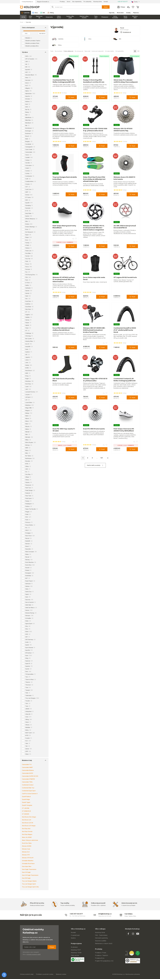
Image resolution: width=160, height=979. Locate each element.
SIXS (27, 634)
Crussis (28, 184)
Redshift (28, 541)
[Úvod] (30, 7)
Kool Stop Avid (26, 828)
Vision (28, 722)
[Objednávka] (137, 7)
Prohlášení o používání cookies (44, 974)
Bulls (27, 139)
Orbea (28, 480)
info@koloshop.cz (105, 914)
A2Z (27, 72)
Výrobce (25, 52)
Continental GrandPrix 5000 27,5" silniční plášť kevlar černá (125, 330)
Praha (126, 916)
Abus (28, 77)
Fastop (28, 242)
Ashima (28, 101)
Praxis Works (30, 525)
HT (27, 330)
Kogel (28, 378)
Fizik (28, 261)
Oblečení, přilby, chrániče (84, 17)
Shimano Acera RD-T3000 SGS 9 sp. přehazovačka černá (95, 130)
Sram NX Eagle (26, 878)
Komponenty (49, 17)
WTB (28, 735)
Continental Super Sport (29, 790)
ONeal (28, 477)
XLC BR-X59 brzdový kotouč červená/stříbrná (125, 227)
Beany (28, 112)
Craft (28, 179)
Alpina (28, 91)
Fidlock (28, 248)
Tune (27, 706)
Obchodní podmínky (101, 938)
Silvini (28, 631)
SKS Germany (30, 639)
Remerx (28, 543)
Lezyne (28, 394)
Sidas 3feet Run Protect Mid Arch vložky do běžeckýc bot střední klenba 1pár (94, 179)
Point (27, 519)
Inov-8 (28, 344)
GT (27, 312)
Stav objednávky (77, 1)
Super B (28, 663)
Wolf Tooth (30, 733)
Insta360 (29, 346)
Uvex (28, 717)
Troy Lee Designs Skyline (29, 881)
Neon (28, 450)
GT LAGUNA (25, 808)
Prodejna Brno (99, 958)
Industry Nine (30, 341)
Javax (28, 360)
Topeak (29, 690)
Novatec (29, 461)
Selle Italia (29, 605)
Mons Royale (30, 442)
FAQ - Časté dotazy (101, 935)
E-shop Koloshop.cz (27, 1)
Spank (28, 645)
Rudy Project (30, 581)
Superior (29, 666)
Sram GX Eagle (26, 872)
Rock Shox (30, 565)
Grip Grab (29, 309)
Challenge (29, 333)
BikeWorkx (29, 117)
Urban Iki (28, 714)
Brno (134, 916)
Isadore (28, 352)
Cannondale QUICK (27, 773)
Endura (28, 224)
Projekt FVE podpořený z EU (104, 961)
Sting (28, 658)
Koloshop (29, 381)
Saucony (29, 599)
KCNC (28, 368)
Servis (68, 1)
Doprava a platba (100, 941)
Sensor (28, 610)
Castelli (29, 157)
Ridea (28, 554)
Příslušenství (104, 17)
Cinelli (28, 168)
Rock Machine (30, 562)
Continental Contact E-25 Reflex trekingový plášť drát (125, 380)
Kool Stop (29, 384)
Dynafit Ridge (26, 799)
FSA (28, 277)
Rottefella (29, 575)
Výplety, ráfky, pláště (70, 17)
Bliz (27, 125)
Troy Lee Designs (32, 698)
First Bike (29, 253)
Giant (28, 296)
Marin (28, 416)
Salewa (29, 586)
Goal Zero (29, 301)
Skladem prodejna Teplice (32, 40)
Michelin (29, 437)
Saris (27, 597)
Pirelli (28, 514)
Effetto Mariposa (31, 218)
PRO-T (28, 530)
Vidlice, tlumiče (59, 17)
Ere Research (30, 232)
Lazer (28, 386)
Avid (27, 104)
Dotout (28, 195)
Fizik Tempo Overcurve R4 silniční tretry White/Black (124, 430)
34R (27, 61)
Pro (27, 527)
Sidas (28, 621)
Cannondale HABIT (27, 767)
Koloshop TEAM (76, 952)
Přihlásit (52, 947)
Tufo (27, 703)
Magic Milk (29, 408)
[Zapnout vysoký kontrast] (4, 974)
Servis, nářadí (125, 17)
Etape (28, 237)
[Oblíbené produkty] (133, 7)
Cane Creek (29, 149)
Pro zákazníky (87, 1)
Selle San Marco (31, 607)
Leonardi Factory (31, 392)
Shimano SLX (26, 852)
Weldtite (28, 727)
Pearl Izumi (29, 498)
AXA (27, 107)
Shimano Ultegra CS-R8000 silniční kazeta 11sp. (64, 130)
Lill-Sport (29, 397)
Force (28, 266)
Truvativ (28, 701)
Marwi (28, 418)
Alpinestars (30, 93)
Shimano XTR (26, 855)
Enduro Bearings (31, 226)
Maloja (28, 413)
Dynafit (29, 203)
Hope (28, 328)
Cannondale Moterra (28, 770)
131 (101, 458)
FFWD (28, 245)
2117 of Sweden (31, 59)
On (27, 472)
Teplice (130, 916)
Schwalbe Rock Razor (28, 863)
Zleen (28, 754)
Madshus (29, 405)
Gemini (28, 293)
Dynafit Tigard (26, 802)
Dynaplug (29, 205)
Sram (28, 655)
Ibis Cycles (29, 338)
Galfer (28, 285)
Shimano (29, 615)
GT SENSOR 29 (26, 811)
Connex (28, 171)
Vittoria (28, 725)
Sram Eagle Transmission (29, 869)
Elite (27, 221)
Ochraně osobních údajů (33, 954)
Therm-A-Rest (30, 679)
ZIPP (28, 751)
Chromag (29, 336)
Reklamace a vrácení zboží (103, 943)
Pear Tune (29, 495)
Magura (28, 410)
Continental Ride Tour (28, 788)
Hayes (28, 322)
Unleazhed (29, 711)
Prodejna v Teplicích (101, 955)
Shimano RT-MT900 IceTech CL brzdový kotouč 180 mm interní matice (64, 279)
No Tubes (29, 456)
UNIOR (28, 709)
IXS (27, 354)
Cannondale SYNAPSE (28, 779)
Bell (27, 115)
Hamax (28, 320)
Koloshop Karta (97, 1)
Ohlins (28, 466)
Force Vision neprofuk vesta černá (94, 278)
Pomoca (29, 522)
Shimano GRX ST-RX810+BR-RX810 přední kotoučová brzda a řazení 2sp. (94, 330)
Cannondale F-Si (26, 764)
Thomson (29, 685)
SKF (27, 637)
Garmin (28, 290)
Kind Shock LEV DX (27, 823)
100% (28, 56)
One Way (29, 474)
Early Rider (29, 213)
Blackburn (29, 123)
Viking (28, 719)
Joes (28, 362)
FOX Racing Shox (31, 274)
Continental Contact (27, 785)
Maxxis (28, 426)
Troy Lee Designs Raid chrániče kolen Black (65, 178)
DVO (27, 200)
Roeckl (28, 567)
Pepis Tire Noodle (31, 509)
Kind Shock (30, 370)
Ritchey (28, 559)
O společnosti (75, 935)
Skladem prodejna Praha (32, 43)
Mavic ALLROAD (27, 837)
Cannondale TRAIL (27, 782)
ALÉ (27, 85)
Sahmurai (29, 583)
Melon (28, 429)
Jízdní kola (30, 17)
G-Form (28, 282)
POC (28, 517)
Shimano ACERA (26, 846)
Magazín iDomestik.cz (43, 1)
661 (27, 67)
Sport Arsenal (30, 647)
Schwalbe (29, 618)
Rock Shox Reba (27, 843)
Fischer (29, 256)
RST (27, 578)
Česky (136, 1)
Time (28, 687)
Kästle (28, 365)
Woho (28, 730)
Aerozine (29, 80)
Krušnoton (74, 947)
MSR (27, 448)
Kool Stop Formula (27, 831)
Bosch (28, 136)
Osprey (28, 482)
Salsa (27, 589)
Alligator (28, 88)
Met (27, 434)
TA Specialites (30, 674)
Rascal (28, 538)
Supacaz (29, 661)
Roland (28, 570)
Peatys (28, 501)
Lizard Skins (30, 402)
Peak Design (30, 490)
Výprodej (111, 12)
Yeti (27, 746)
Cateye (28, 160)
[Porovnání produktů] (128, 7)
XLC (28, 741)
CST (27, 187)
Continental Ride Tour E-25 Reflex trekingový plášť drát (64, 81)
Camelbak (29, 144)
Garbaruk (29, 288)
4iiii (27, 64)
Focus (28, 264)
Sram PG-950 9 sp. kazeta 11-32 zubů (64, 430)
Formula (28, 269)
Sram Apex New (26, 866)
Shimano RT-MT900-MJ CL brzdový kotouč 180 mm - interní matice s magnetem (93, 228)
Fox (27, 272)
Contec (28, 173)
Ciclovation (29, 165)
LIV (27, 400)
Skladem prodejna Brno (32, 46)
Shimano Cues (26, 849)
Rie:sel (28, 557)
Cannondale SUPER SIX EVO (30, 776)
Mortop (28, 445)
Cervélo (28, 163)
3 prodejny (128, 914)
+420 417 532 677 (123, 1)
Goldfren (29, 304)
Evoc (28, 240)
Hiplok (28, 325)
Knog (28, 376)
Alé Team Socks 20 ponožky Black (63, 380)
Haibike (28, 317)
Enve (27, 229)
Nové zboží (120, 12)
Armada (28, 99)
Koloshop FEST (76, 950)
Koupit (72, 97)
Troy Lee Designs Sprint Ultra (30, 887)
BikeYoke (29, 120)
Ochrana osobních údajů (26, 974)
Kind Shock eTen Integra (29, 817)
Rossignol (29, 573)
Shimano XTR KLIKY (28, 857)
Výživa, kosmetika (115, 17)
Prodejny (62, 1)
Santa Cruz (29, 591)
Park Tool (29, 488)
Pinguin (28, 511)
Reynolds (29, 549)
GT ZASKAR (25, 814)
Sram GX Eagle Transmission (30, 875)
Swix (28, 671)
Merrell (28, 432)
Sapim (28, 594)
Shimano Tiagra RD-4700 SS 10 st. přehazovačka (95, 380)
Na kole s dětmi (135, 17)
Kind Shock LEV (26, 820)
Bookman (29, 133)
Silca (27, 626)
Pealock (28, 493)
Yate (27, 743)
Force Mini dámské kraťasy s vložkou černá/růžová (63, 329)
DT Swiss (29, 197)
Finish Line (29, 250)
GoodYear (29, 306)
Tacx (27, 677)
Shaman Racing (30, 613)
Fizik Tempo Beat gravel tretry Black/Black (64, 227)
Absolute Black (31, 75)
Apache (28, 96)
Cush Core (29, 189)
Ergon (28, 234)
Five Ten (29, 258)
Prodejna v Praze (100, 952)
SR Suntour (29, 653)
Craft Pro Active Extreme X (30, 793)
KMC (27, 373)
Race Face (30, 535)
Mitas (28, 440)
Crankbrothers (30, 181)
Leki (28, 389)
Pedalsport (29, 503)
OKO (27, 469)
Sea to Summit (30, 602)
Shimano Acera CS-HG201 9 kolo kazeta (124, 178)
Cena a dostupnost (28, 27)
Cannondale (30, 152)
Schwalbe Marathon (27, 860)
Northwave (30, 458)
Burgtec (28, 141)
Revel (28, 546)
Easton (28, 216)
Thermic (28, 682)
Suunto (28, 669)
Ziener (28, 749)
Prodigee (29, 533)
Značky (128, 12)
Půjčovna (136, 12)
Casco (28, 155)
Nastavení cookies (61, 974)
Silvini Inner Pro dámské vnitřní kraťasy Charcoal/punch (126, 81)
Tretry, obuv (96, 17)
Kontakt (106, 1)
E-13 (28, 210)
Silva (27, 629)
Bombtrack (29, 128)
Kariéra (73, 938)
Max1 (28, 424)
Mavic (28, 421)
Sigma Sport (30, 623)
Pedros (28, 506)
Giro (27, 298)
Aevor (28, 83)
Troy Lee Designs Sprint (29, 884)
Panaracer (29, 485)
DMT (28, 192)
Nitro (27, 453)
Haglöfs (29, 314)
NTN (27, 464)
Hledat (106, 7)
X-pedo (28, 738)
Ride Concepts (31, 551)
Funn (27, 280)
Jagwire (28, 357)
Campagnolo (30, 147)
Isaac (27, 349)
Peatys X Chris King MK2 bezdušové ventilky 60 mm (93, 81)
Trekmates (29, 695)
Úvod (21, 22)
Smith (28, 642)
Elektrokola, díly (39, 17)
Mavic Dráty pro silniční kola (30, 840)
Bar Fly (28, 109)
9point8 (28, 69)
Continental (29, 176)
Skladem (27, 38)
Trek (27, 693)
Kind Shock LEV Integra (28, 825)
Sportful (29, 650)
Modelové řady (27, 760)
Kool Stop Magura (27, 834)
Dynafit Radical (26, 796)
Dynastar (29, 208)
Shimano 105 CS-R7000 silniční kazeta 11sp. (123, 130)
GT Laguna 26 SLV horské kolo (125, 277)
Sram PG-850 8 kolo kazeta (94, 429)
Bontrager (29, 131)
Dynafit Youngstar (27, 805)
